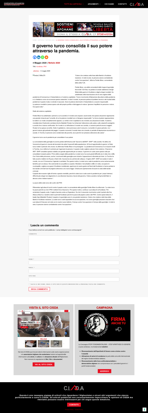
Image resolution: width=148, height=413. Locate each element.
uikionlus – (36, 71)
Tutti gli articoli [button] (73, 4)
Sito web (32, 275)
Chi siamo (109, 4)
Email (32, 267)
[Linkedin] (38, 57)
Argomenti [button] (93, 4)
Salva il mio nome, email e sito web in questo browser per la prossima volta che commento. (68, 284)
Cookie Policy (79, 409)
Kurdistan (39, 66)
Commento (33, 234)
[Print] (46, 57)
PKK (45, 66)
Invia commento (39, 289)
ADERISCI (104, 371)
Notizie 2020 (54, 62)
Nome (31, 259)
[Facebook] (34, 57)
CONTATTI (74, 404)
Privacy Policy (69, 409)
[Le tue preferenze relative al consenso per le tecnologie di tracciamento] (144, 409)
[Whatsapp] (42, 57)
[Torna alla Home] (14, 4)
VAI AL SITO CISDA (43, 364)
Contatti (122, 4)
